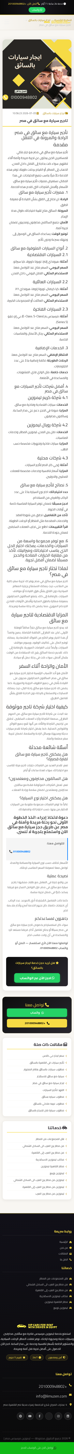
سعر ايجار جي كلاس (53, 1056)
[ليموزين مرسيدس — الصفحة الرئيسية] (57, 22)
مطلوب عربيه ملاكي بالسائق (48, 1104)
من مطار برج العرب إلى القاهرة (48, 1153)
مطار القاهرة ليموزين (52, 1166)
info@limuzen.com (51, 1396)
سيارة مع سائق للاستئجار (50, 1076)
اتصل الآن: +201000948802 (22, 4)
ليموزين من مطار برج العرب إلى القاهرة (43, 1187)
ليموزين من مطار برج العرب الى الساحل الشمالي (38, 1180)
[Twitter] (49, 1416)
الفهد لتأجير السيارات (53, 1090)
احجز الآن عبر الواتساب (36, 978)
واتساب (36, 10)
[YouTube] (30, 1416)
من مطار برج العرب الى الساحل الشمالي (43, 1146)
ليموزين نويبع (57, 1173)
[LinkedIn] (68, 1416)
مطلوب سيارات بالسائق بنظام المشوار (44, 1069)
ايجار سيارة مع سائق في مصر (48, 1083)
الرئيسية (63, 1242)
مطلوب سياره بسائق (53, 1097)
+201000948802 (35, 1023)
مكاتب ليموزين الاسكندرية (50, 1160)
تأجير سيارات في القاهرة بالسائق (47, 1063)
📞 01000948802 (19, 851)
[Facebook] (39, 1416)
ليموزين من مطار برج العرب (49, 1194)
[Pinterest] (20, 1416)
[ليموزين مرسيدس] (37, 1325)
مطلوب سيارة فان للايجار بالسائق (46, 1111)
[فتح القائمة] (7, 22)
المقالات (63, 1254)
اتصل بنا (64, 1260)
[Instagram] (58, 1416)
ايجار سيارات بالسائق (54, 113)
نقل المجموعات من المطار (50, 1139)
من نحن (64, 1248)
